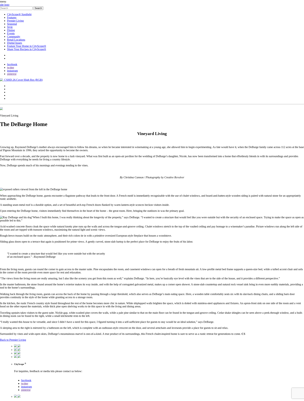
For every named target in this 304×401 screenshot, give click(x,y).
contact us (19, 377)
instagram (12, 70)
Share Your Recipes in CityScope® (26, 49)
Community (13, 36)
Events (11, 33)
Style (10, 27)
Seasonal (12, 23)
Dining (11, 30)
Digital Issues (14, 42)
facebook (12, 64)
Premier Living (15, 20)
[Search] (16, 8)
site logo (4, 4)
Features (11, 17)
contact (11, 55)
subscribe (12, 58)
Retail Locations (16, 39)
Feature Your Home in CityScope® (26, 46)
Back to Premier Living (13, 339)
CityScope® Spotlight (19, 14)
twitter (10, 67)
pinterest (11, 73)
